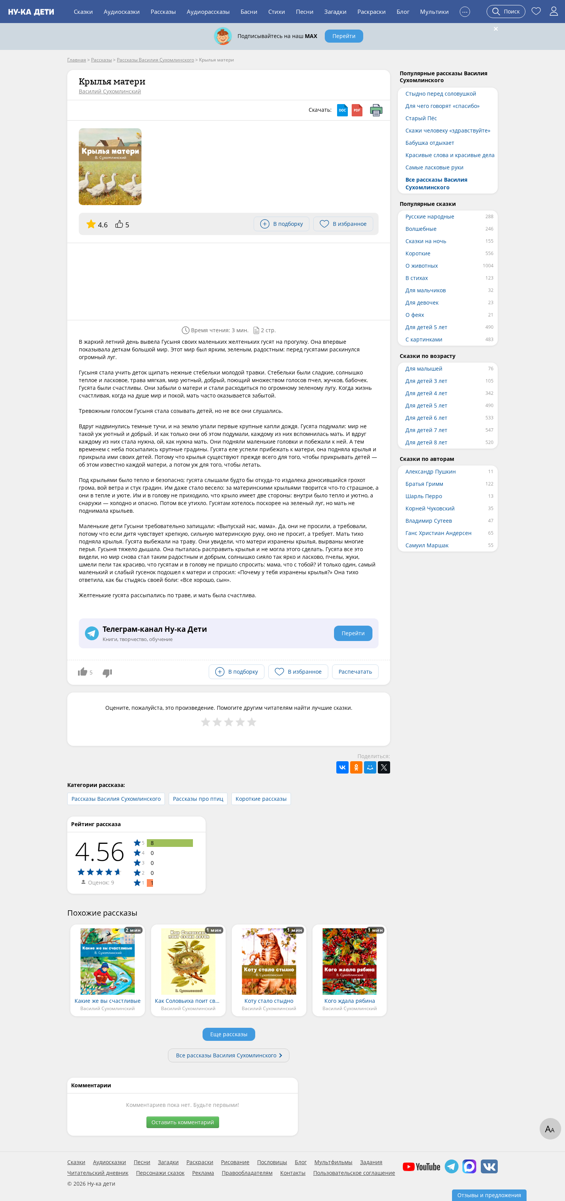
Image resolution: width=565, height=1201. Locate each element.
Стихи (276, 11)
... (465, 11)
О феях (414, 314)
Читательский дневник (97, 1173)
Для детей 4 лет (426, 393)
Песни (305, 11)
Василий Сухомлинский (110, 91)
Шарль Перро (423, 496)
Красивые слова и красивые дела (450, 155)
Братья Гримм (424, 483)
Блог (403, 11)
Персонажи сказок (160, 1173)
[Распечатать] (376, 110)
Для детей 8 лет (426, 442)
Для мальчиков (425, 290)
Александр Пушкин (430, 471)
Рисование (235, 1162)
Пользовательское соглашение (354, 1173)
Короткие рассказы (261, 798)
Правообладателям (247, 1173)
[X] (384, 767)
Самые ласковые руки (434, 167)
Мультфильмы (333, 1162)
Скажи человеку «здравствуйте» (447, 130)
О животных (421, 265)
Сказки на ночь (425, 241)
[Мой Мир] (370, 767)
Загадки (335, 11)
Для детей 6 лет (426, 417)
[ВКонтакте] (342, 767)
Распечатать (355, 671)
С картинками (423, 339)
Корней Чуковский (430, 508)
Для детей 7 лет (426, 430)
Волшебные (421, 228)
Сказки (83, 11)
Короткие (417, 253)
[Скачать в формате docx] (342, 110)
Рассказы (163, 11)
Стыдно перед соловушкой (440, 93)
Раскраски (371, 11)
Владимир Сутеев (428, 520)
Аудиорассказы (208, 11)
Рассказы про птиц (198, 798)
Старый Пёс (421, 118)
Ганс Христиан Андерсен (438, 533)
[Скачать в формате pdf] (357, 110)
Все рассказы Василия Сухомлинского (226, 1055)
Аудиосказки (122, 11)
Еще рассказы (229, 1034)
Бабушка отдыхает (429, 142)
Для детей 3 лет (426, 380)
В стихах (416, 278)
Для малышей (423, 368)
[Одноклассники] (356, 767)
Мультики (434, 11)
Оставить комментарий (182, 1122)
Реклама (203, 1173)
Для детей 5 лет (426, 327)
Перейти (344, 36)
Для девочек (422, 302)
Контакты (293, 1173)
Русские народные (429, 216)
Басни (249, 11)
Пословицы (272, 1162)
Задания (371, 1162)
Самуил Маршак (427, 545)
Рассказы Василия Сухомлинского (116, 798)
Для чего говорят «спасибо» (442, 105)
